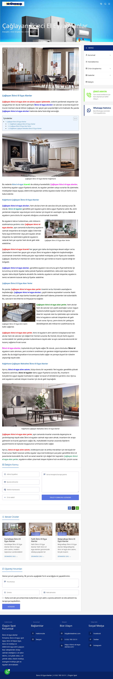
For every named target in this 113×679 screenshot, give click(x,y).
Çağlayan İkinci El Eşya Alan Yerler (20, 126)
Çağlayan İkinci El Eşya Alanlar (16, 122)
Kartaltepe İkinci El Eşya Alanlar (12, 540)
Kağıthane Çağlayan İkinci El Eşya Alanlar (22, 124)
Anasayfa (5, 32)
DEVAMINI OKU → (11, 556)
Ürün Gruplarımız (17, 32)
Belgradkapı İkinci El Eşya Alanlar (66, 540)
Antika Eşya (29, 32)
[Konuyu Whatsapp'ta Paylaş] (77, 508)
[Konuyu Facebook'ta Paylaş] (69, 508)
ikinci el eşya (17, 184)
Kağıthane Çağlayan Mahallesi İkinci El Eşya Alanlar (26, 128)
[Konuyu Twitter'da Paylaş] (73, 508)
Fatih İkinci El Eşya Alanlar (39, 540)
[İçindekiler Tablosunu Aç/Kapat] (74, 119)
